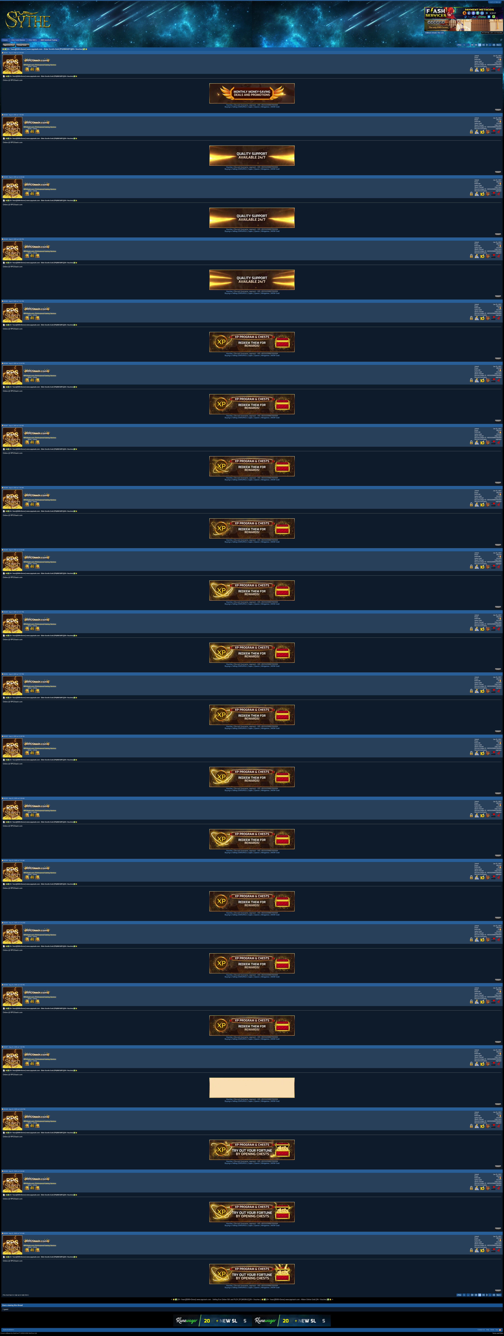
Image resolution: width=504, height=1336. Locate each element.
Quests (257, 107)
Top (496, 1329)
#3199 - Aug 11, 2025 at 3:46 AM (14, 1171)
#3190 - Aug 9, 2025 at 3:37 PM (14, 612)
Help (487, 1329)
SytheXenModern (8, 1329)
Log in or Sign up (494, 2)
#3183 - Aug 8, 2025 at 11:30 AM (14, 177)
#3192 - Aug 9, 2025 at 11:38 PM (14, 736)
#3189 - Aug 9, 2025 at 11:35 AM (14, 550)
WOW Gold (275, 107)
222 (494, 45)
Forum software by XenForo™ (19, 1333)
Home (492, 1329)
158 (472, 45)
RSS (500, 1330)
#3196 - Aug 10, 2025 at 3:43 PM (14, 985)
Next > (499, 45)
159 (476, 45)
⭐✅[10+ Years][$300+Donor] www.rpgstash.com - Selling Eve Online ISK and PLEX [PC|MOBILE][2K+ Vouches (216, 1299)
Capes (250, 107)
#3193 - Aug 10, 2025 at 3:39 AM (14, 798)
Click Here (498, 63)
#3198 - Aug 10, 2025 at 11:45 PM (14, 1109)
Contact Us (481, 1329)
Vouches (229, 105)
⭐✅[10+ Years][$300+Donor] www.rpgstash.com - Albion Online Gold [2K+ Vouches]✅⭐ (296, 1299)
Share (498, 110)
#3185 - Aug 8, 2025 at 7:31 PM (14, 301)
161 (483, 45)
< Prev (459, 45)
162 (487, 45)
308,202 (498, 57)
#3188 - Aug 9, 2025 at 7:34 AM (14, 487)
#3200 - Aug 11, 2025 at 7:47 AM (14, 1233)
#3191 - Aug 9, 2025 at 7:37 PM (14, 674)
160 (480, 45)
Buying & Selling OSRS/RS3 (235, 107)
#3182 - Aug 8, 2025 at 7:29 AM (14, 115)
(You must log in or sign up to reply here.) (16, 1295)
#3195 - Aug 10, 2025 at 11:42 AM (14, 923)
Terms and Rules (497, 1333)
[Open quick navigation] (501, 40)
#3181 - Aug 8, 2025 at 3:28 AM (14, 53)
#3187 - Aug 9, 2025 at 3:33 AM (14, 425)
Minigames (265, 107)
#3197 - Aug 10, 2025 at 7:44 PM (14, 1047)
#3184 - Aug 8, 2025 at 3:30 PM (14, 239)
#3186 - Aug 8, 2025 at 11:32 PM (14, 363)
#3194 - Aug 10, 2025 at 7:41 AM (14, 860)
